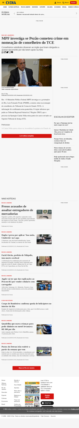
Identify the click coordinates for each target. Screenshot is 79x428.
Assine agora (47, 396)
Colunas (50, 7)
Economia (57, 7)
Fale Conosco (45, 416)
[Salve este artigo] (9, 53)
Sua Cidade (17, 385)
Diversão (35, 7)
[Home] (11, 3)
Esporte (42, 7)
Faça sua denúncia (17, 400)
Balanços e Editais (17, 396)
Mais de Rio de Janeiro (26, 368)
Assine (73, 2)
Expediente (35, 416)
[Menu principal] (3, 2)
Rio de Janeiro (25, 7)
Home (5, 7)
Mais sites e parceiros (17, 391)
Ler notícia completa (27, 136)
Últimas (6, 13)
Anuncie (53, 416)
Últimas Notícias (13, 7)
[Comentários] (12, 53)
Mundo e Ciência (73, 7)
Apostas (16, 388)
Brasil (64, 7)
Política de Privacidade (17, 405)
